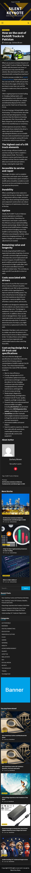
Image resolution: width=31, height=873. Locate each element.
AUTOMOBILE (6, 623)
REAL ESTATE (6, 657)
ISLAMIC (4, 651)
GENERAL (5, 642)
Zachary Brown (17, 42)
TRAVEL (4, 671)
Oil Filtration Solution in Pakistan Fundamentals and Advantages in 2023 (13, 482)
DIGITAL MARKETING (8, 628)
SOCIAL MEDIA (6, 662)
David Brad (11, 739)
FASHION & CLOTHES (8, 634)
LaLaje (25, 868)
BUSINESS (5, 626)
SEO (3, 659)
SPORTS (4, 665)
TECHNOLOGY (6, 30)
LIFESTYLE (5, 654)
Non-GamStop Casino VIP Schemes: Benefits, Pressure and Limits (14, 601)
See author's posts (15, 464)
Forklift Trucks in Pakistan (11, 476)
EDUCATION (6, 631)
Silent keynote (15, 10)
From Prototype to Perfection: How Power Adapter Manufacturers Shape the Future (14, 609)
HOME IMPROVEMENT (9, 648)
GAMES (4, 640)
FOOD (4, 637)
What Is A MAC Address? (10, 580)
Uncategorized (6, 674)
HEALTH (4, 645)
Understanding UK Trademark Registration (14, 613)
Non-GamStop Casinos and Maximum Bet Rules (15, 598)
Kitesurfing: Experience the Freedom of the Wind (15, 605)
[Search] (28, 23)
